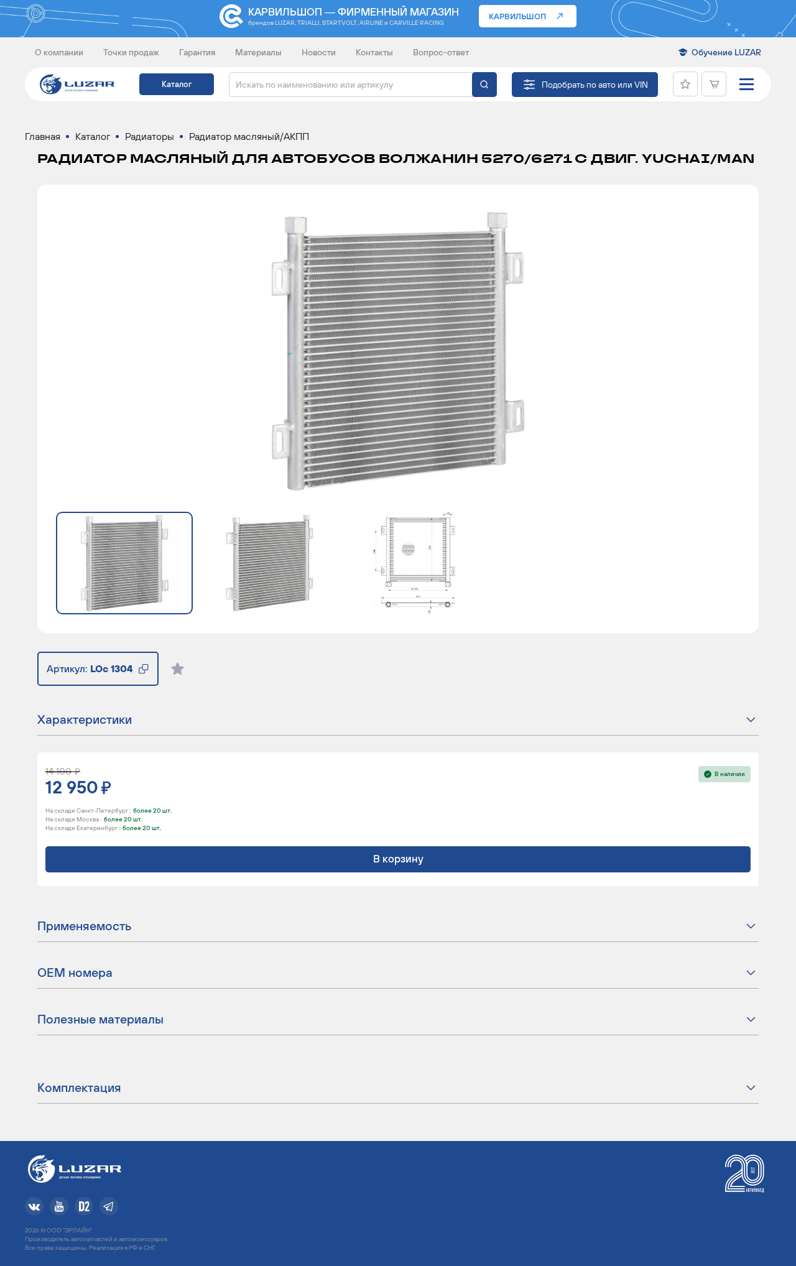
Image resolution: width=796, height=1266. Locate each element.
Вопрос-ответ (441, 52)
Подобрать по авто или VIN (595, 85)
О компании (59, 52)
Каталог (177, 84)
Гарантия (197, 52)
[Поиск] (484, 84)
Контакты (374, 52)
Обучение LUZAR (726, 52)
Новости (319, 52)
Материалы (258, 52)
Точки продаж (131, 52)
